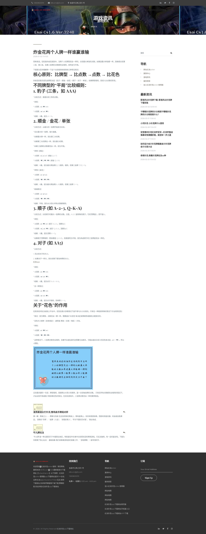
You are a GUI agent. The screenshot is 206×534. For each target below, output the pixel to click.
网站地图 (108, 491)
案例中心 (113, 10)
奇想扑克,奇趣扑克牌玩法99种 (153, 155)
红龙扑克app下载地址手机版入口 (117, 509)
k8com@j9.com (57, 3)
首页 (85, 27)
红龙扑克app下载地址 (65, 529)
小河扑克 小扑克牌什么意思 (152, 123)
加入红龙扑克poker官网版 (155, 10)
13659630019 (39, 3)
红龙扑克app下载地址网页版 (115, 504)
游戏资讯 (125, 10)
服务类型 (136, 10)
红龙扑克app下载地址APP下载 (116, 513)
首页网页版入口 (81, 10)
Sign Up (149, 477)
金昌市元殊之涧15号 (77, 3)
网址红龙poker (98, 10)
